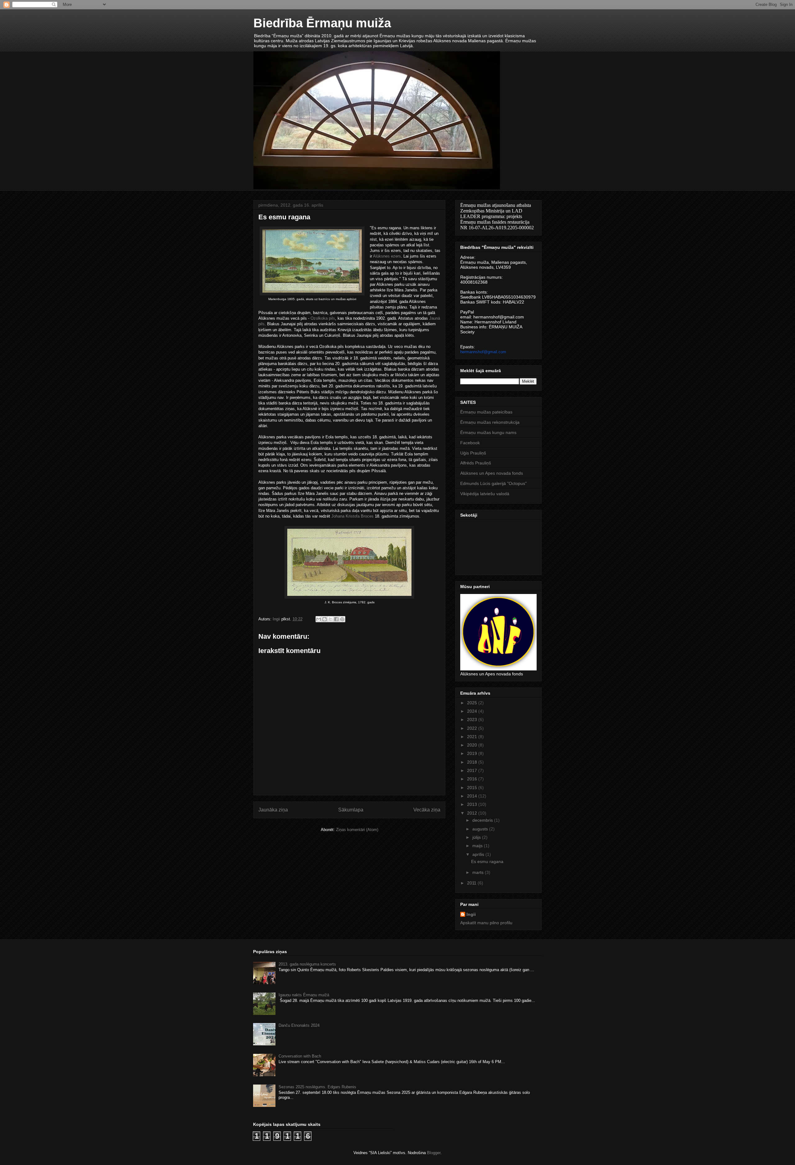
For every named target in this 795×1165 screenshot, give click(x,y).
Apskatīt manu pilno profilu (486, 922)
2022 (472, 728)
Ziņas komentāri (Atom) (357, 829)
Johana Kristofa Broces (352, 516)
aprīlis (478, 854)
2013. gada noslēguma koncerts (307, 964)
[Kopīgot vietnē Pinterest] (342, 619)
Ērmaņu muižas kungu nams (488, 432)
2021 (472, 736)
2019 (472, 753)
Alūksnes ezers (387, 256)
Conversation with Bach (300, 1056)
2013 (472, 804)
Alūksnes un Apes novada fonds (491, 473)
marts (478, 872)
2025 (472, 702)
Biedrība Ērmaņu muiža (322, 23)
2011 (472, 882)
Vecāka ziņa (426, 809)
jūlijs (477, 837)
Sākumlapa (350, 809)
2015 (472, 787)
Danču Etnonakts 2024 (299, 1025)
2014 (472, 795)
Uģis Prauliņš (473, 452)
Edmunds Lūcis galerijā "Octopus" (493, 483)
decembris (483, 820)
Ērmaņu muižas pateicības (486, 411)
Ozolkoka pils (323, 318)
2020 (472, 744)
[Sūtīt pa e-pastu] (319, 619)
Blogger (433, 1152)
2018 (472, 762)
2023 (472, 719)
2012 (472, 813)
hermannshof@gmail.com (483, 352)
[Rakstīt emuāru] (324, 619)
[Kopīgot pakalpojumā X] (330, 619)
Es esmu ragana (487, 861)
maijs (478, 845)
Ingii (471, 914)
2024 (472, 711)
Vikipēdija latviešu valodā (484, 493)
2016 (472, 778)
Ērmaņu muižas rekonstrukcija (490, 422)
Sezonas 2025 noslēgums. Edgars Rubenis (317, 1087)
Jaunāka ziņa (273, 809)
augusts (480, 828)
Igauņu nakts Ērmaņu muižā (304, 995)
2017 (472, 770)
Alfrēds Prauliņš (475, 462)
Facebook (470, 442)
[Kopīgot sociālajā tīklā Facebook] (336, 619)
